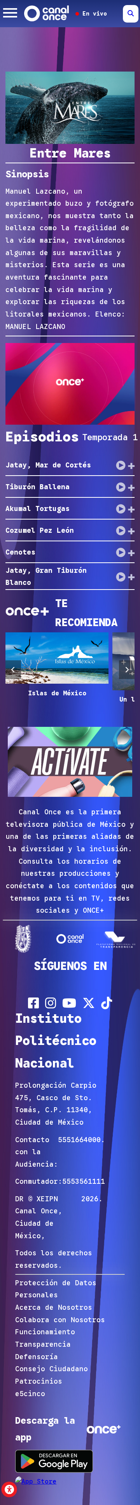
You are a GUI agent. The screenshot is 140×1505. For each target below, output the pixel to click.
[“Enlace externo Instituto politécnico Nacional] (23, 938)
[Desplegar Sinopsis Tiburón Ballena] (131, 487)
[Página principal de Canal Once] (70, 938)
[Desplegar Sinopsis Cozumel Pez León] (131, 531)
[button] (13, 669)
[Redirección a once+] (103, 1429)
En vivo (93, 13)
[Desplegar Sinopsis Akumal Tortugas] (131, 509)
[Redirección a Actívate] (70, 764)
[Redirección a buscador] (131, 13)
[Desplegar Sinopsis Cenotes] (131, 552)
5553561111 (83, 1181)
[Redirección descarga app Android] (54, 1461)
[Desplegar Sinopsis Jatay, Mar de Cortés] (131, 465)
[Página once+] (116, 938)
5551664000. (81, 1140)
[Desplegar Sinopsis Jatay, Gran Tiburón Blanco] (131, 576)
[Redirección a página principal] (47, 13)
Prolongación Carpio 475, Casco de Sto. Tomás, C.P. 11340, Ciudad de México (55, 1104)
